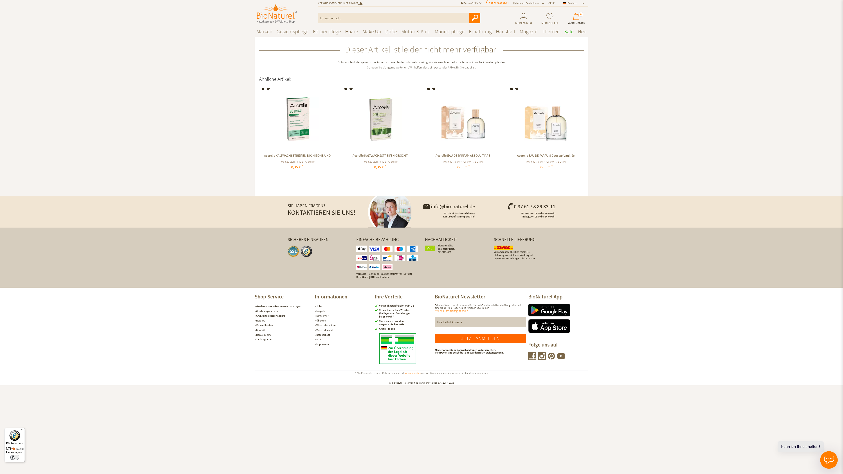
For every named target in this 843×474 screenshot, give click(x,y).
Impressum (322, 344)
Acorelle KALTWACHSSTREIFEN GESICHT (380, 155)
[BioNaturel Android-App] (558, 310)
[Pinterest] (552, 358)
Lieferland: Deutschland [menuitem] (526, 3)
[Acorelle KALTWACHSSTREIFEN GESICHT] (380, 119)
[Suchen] (474, 18)
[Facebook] (532, 358)
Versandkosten (264, 325)
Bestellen (297, 177)
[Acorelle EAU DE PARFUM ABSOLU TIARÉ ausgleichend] (463, 119)
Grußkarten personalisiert (270, 315)
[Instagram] (542, 358)
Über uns (321, 320)
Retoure (260, 320)
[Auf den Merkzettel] (268, 89)
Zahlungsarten (264, 339)
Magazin (321, 311)
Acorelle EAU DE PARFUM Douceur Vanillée (546, 155)
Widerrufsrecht (324, 330)
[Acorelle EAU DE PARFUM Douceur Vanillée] (546, 119)
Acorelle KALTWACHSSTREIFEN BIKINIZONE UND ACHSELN (297, 156)
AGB (318, 339)
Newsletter (322, 315)
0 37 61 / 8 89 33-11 (534, 206)
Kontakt (260, 330)
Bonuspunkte (264, 334)
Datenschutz (323, 334)
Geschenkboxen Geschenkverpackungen (278, 306)
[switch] (14, 457)
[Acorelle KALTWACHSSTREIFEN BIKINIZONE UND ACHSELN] (297, 119)
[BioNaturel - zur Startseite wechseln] (277, 13)
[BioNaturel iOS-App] (558, 326)
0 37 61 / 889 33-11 (499, 3)
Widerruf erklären (326, 325)
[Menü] (22, 430)
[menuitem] (523, 19)
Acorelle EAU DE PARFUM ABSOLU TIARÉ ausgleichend (463, 156)
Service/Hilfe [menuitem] (470, 3)
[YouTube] (561, 358)
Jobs (319, 306)
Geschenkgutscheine (267, 311)
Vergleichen (263, 89)
